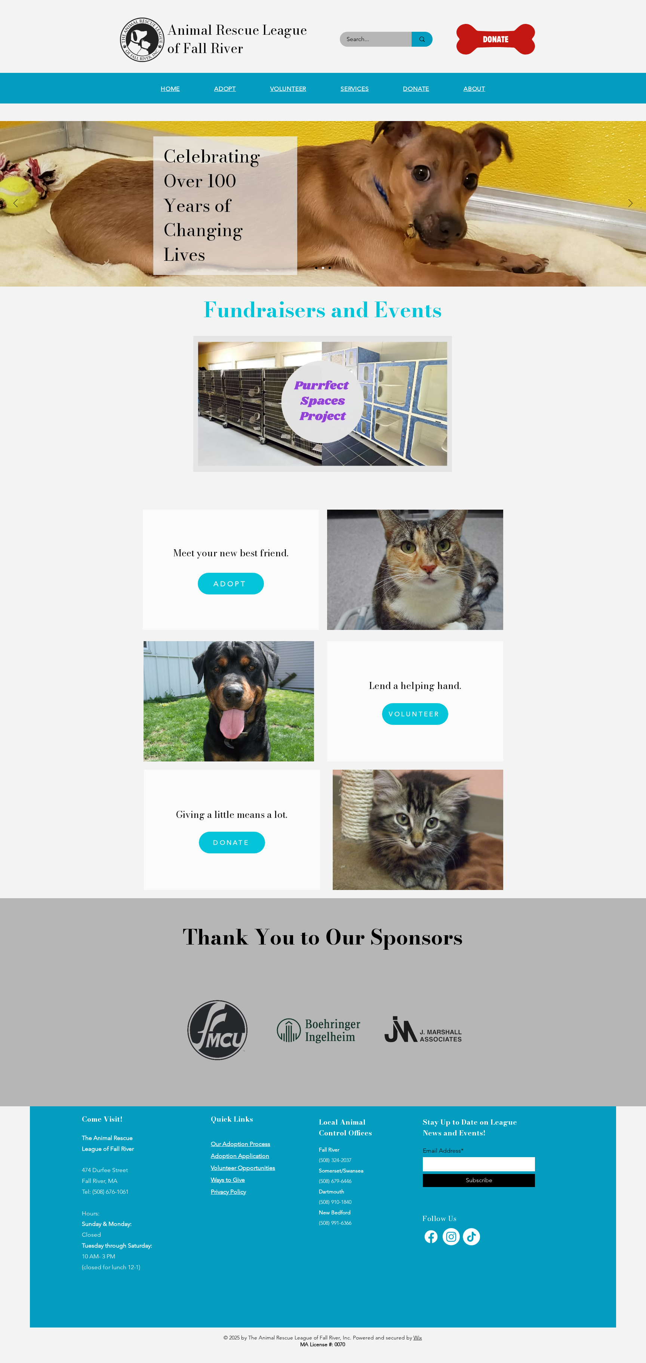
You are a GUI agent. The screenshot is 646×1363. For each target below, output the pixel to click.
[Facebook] (431, 1236)
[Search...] (422, 39)
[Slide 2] (323, 268)
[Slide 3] (330, 268)
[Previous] (15, 203)
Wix (417, 1337)
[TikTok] (471, 1236)
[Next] (630, 203)
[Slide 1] (316, 268)
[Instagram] (451, 1236)
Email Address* (443, 1151)
